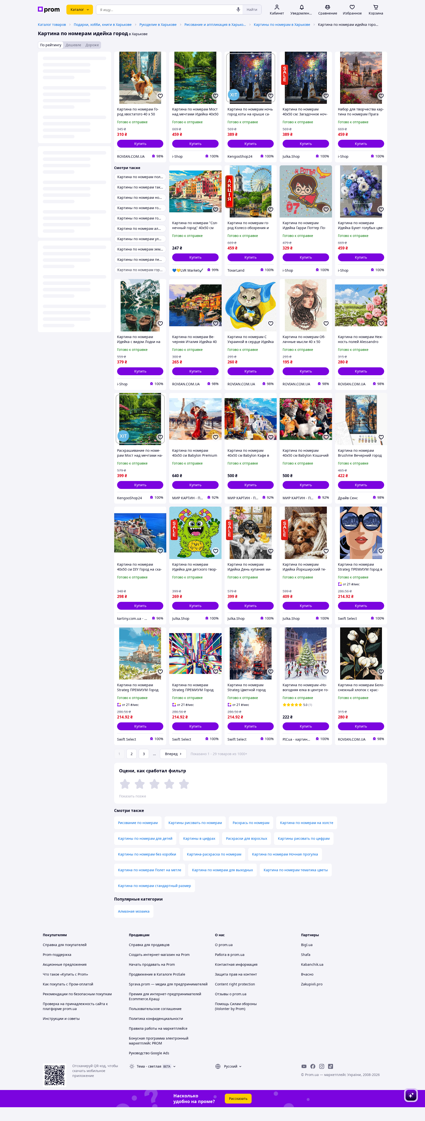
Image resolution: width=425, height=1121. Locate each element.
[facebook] (313, 1066)
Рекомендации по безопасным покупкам (77, 994)
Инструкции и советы (61, 1018)
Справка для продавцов (149, 944)
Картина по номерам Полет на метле (149, 870)
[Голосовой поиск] (238, 9)
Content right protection (235, 984)
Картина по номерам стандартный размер (154, 885)
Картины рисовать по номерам (195, 822)
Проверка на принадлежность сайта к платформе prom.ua (75, 1006)
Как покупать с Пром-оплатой (68, 984)
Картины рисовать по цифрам (304, 838)
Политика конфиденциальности (156, 1018)
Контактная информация (236, 964)
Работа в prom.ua (229, 954)
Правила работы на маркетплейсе (158, 1028)
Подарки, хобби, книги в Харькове (103, 24)
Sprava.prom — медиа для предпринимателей (168, 984)
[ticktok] (331, 1066)
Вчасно (307, 974)
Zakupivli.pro (311, 984)
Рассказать (238, 1098)
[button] (140, 144)
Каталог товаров (52, 24)
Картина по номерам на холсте (306, 822)
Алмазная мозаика (134, 911)
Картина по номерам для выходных (222, 870)
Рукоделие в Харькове (158, 24)
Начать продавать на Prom (152, 964)
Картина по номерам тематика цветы (296, 870)
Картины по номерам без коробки (147, 854)
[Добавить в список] (160, 96)
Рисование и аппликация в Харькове (215, 24)
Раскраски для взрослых (246, 838)
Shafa (305, 954)
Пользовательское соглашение (155, 1008)
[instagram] (322, 1066)
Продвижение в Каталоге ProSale (157, 974)
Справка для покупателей (65, 944)
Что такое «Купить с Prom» (65, 974)
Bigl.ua (307, 944)
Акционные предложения (65, 964)
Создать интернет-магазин (152, 954)
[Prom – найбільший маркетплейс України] (49, 10)
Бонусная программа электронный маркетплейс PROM (158, 1040)
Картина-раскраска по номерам (214, 854)
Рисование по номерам (138, 822)
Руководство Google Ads (149, 1053)
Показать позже (132, 796)
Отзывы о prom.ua (230, 994)
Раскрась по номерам (251, 822)
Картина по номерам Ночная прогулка (285, 854)
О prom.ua (224, 944)
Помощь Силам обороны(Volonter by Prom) (236, 1006)
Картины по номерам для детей (145, 838)
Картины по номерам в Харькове (282, 24)
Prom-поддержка (57, 954)
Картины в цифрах (199, 838)
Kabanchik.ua (312, 964)
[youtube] (304, 1066)
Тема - (149, 1066)
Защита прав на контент (236, 974)
